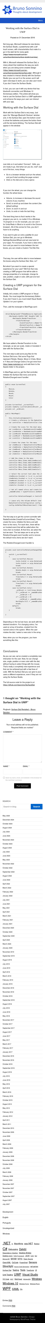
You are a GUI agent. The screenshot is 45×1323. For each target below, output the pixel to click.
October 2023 (7, 844)
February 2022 (8, 892)
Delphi (22, 1249)
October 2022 (7, 868)
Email (26, 766)
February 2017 (8, 1048)
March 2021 (7, 916)
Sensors (33, 1262)
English (5, 1217)
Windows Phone (35, 1284)
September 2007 (8, 1196)
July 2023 (6, 851)
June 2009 (6, 1136)
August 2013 (7, 1104)
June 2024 (6, 836)
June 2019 (6, 968)
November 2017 (8, 1020)
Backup (36, 1243)
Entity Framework (19, 1256)
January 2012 (7, 1116)
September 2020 (8, 936)
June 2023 (6, 855)
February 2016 (8, 1096)
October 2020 (7, 932)
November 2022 (8, 863)
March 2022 (7, 888)
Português (7, 1223)
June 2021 (6, 904)
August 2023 (7, 848)
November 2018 (8, 992)
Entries (7, 1300)
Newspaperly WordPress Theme (22, 1319)
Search (6, 801)
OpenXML (7, 1262)
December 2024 (8, 819)
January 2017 (7, 1052)
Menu (40, 20)
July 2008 (6, 1168)
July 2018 (6, 1008)
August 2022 (7, 876)
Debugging (13, 1249)
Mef (36, 1256)
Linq (32, 1256)
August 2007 (7, 1200)
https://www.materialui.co (13, 364)
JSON (27, 1256)
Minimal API (6, 1259)
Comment (8, 732)
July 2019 (6, 964)
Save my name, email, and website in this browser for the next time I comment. (24, 779)
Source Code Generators (21, 1267)
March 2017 (7, 1044)
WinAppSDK (27, 1279)
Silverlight (8, 1266)
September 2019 (8, 956)
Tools (22, 1270)
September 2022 (8, 872)
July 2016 (6, 1076)
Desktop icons (7, 1256)
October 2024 (7, 823)
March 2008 (7, 1172)
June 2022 (6, 880)
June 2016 (6, 1080)
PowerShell (24, 1262)
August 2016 (7, 1072)
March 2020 (7, 944)
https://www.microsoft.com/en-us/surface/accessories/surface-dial (17, 71)
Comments (9, 1306)
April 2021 (6, 912)
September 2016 (8, 1068)
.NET (6, 1242)
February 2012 (8, 1112)
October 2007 (7, 1192)
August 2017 (7, 1032)
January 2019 (7, 984)
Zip (21, 1289)
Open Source (28, 1259)
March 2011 (7, 1124)
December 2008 (8, 1156)
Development (8, 1212)
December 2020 (8, 928)
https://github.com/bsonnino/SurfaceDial (19, 685)
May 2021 (6, 908)
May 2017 (6, 1040)
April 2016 (6, 1088)
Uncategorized (8, 1228)
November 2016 (8, 1060)
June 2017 (6, 1036)
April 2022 (6, 884)
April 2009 (6, 1140)
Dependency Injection (10, 1253)
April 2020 (6, 940)
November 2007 (8, 1188)
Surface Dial (7, 1270)
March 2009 (7, 1144)
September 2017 (8, 1028)
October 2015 (7, 1100)
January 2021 (7, 924)
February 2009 (8, 1148)
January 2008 (7, 1180)
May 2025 (6, 815)
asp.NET (28, 1243)
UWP (17, 1274)
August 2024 (7, 827)
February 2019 (8, 980)
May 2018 (6, 1016)
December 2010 (8, 1128)
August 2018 (7, 1004)
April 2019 (6, 972)
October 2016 (7, 1064)
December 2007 (8, 1184)
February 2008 (8, 1176)
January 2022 (7, 896)
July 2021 (6, 900)
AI (12, 1244)
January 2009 (7, 1152)
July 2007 (6, 1204)
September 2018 (8, 1000)
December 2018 (8, 988)
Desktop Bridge (25, 1253)
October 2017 (7, 1024)
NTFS (20, 1259)
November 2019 (8, 952)
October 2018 (7, 996)
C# (5, 1248)
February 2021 (8, 920)
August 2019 (7, 960)
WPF (7, 1288)
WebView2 (18, 1279)
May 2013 (6, 1108)
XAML (15, 1289)
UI (36, 1270)
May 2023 (6, 859)
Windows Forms (24, 1284)
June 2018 (6, 1012)
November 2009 (8, 1132)
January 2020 (7, 948)
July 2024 (6, 831)
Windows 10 (10, 1283)
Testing (15, 1270)
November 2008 (8, 1160)
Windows (6, 1233)
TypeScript (30, 1270)
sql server (34, 1266)
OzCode (15, 1262)
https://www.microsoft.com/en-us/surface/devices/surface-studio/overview (20, 55)
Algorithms (18, 1243)
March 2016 (7, 1092)
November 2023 (8, 840)
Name (6, 766)
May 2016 (6, 1084)
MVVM (13, 1258)
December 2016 (8, 1056)
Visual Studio (30, 1274)
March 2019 (7, 976)
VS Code (6, 1279)
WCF (11, 1279)
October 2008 (7, 1164)
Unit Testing (8, 1274)
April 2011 (6, 1120)
